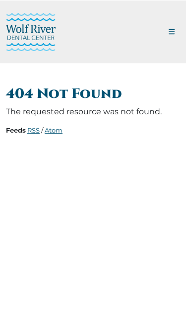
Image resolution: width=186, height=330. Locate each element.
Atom (53, 130)
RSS (33, 130)
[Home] (31, 32)
